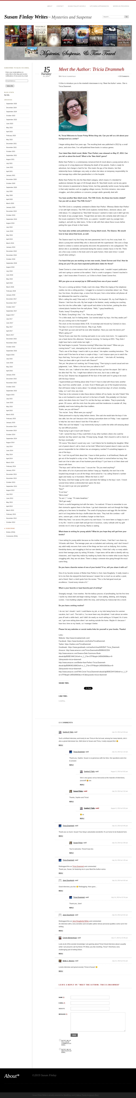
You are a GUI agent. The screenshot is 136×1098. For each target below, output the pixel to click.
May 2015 (9, 406)
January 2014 (10, 470)
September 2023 (11, 119)
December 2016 (11, 339)
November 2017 (11, 303)
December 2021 (11, 143)
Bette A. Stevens (68, 961)
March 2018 (10, 287)
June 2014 (9, 450)
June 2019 (9, 231)
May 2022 (9, 139)
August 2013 (10, 490)
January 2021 (10, 175)
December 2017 (11, 299)
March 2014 (10, 462)
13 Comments (124, 76)
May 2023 (9, 127)
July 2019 (9, 227)
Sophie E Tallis (68, 732)
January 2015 (10, 422)
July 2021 (9, 163)
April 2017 (9, 331)
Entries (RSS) (10, 532)
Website (62, 1008)
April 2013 (9, 506)
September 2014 (11, 438)
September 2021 (11, 155)
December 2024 (11, 107)
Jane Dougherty (68, 880)
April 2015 (9, 410)
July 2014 (9, 446)
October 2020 (10, 183)
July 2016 (9, 359)
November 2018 (11, 255)
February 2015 (11, 418)
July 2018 (9, 271)
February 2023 (11, 135)
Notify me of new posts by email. (66, 1051)
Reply (61, 745)
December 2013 (11, 474)
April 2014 (9, 458)
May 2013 (9, 502)
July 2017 (9, 319)
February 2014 (11, 466)
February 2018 (11, 291)
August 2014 (10, 442)
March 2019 (10, 243)
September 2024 (11, 111)
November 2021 (11, 147)
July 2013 (9, 494)
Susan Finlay (78, 791)
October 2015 (10, 386)
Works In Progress (121, 6)
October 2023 (10, 115)
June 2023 (9, 123)
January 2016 (10, 374)
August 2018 (10, 267)
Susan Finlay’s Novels (77, 6)
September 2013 (11, 486)
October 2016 (10, 347)
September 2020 (11, 187)
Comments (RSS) (12, 536)
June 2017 (9, 323)
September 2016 (11, 351)
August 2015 (10, 394)
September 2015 (11, 390)
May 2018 (9, 279)
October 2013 (10, 482)
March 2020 (10, 203)
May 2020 (9, 195)
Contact (60, 6)
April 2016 (9, 371)
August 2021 (10, 159)
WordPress (67, 1095)
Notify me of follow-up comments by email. (66, 1043)
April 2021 (9, 171)
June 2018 (9, 275)
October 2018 (10, 259)
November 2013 (11, 478)
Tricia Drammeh (79, 752)
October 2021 (10, 151)
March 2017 (10, 335)
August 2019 (10, 223)
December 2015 (11, 378)
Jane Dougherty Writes (80, 921)
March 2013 (10, 510)
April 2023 (9, 131)
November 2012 (11, 518)
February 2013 (11, 514)
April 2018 (9, 283)
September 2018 (11, 263)
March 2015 (10, 414)
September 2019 (11, 219)
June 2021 (9, 167)
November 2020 (11, 179)
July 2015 (9, 398)
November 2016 (11, 343)
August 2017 (10, 315)
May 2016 (9, 367)
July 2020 (9, 191)
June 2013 (9, 498)
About (49, 6)
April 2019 (9, 239)
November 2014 (11, 430)
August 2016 (10, 355)
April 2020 (9, 199)
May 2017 (9, 327)
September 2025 (11, 103)
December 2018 (11, 251)
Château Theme (81, 1095)
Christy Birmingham (70, 938)
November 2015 (11, 382)
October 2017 (10, 307)
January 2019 (10, 247)
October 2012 (10, 522)
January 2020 (10, 207)
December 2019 (11, 211)
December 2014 (11, 426)
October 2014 (10, 434)
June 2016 (9, 363)
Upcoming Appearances (99, 6)
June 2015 (9, 402)
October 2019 (10, 215)
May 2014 (9, 454)
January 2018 (10, 295)
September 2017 (11, 311)
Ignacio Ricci (94, 1095)
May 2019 (9, 235)
